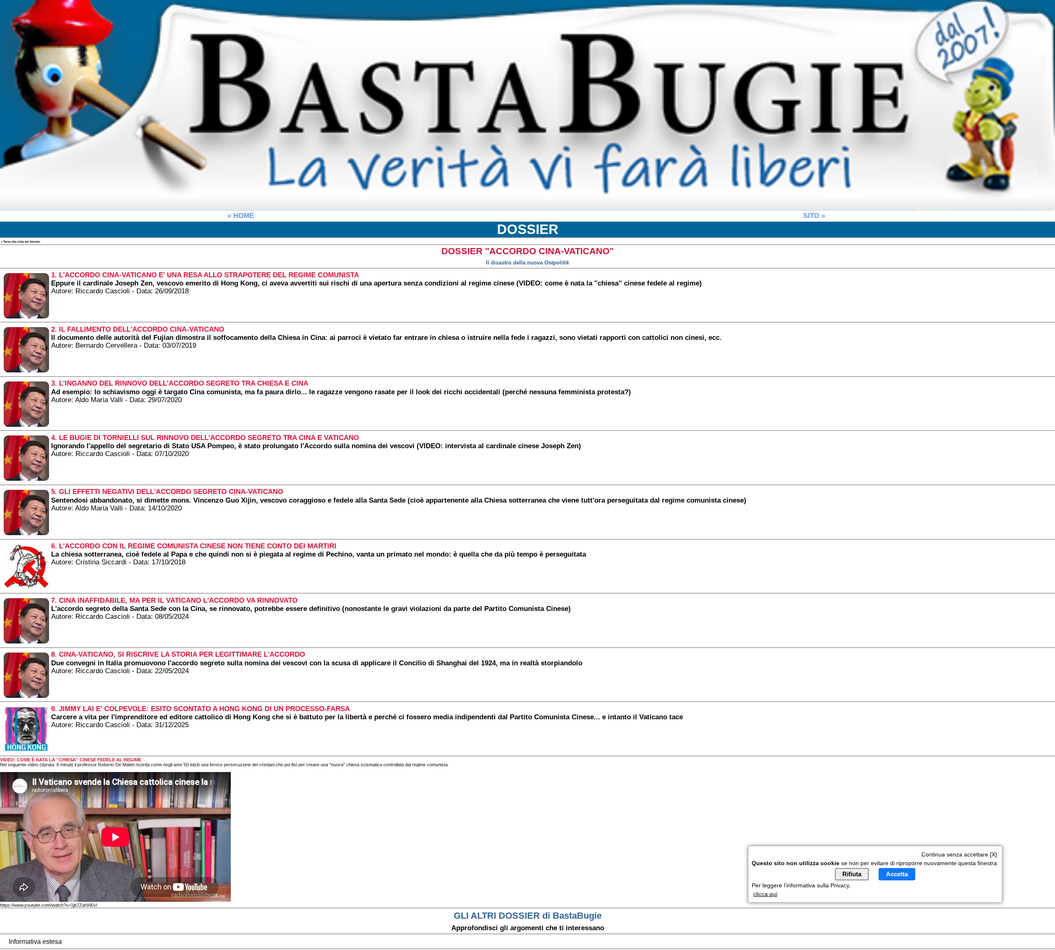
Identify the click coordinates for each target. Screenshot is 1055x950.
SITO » (814, 215)
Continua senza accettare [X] (959, 854)
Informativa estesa (35, 941)
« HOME (240, 215)
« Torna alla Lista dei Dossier (20, 241)
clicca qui (765, 893)
